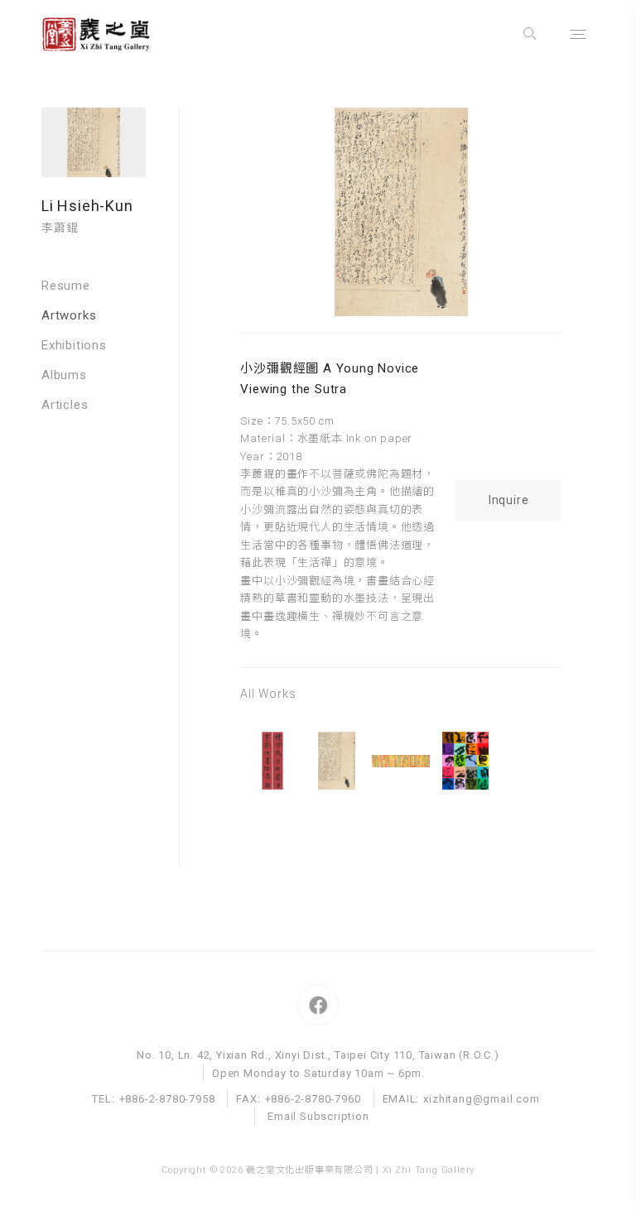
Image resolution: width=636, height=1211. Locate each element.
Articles (64, 404)
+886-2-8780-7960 (313, 1099)
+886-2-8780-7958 (167, 1099)
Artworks (68, 315)
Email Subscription (318, 1116)
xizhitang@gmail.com (481, 1099)
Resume (65, 285)
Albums (64, 375)
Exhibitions (74, 345)
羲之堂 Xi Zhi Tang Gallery (111, 34)
